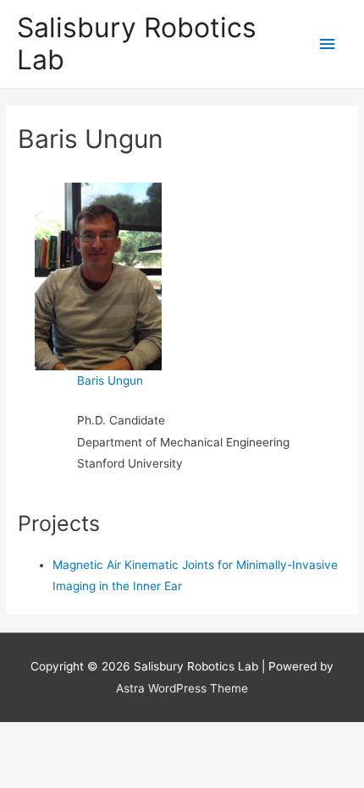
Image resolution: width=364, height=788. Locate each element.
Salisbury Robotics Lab (136, 43)
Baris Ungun (110, 380)
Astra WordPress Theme (182, 688)
